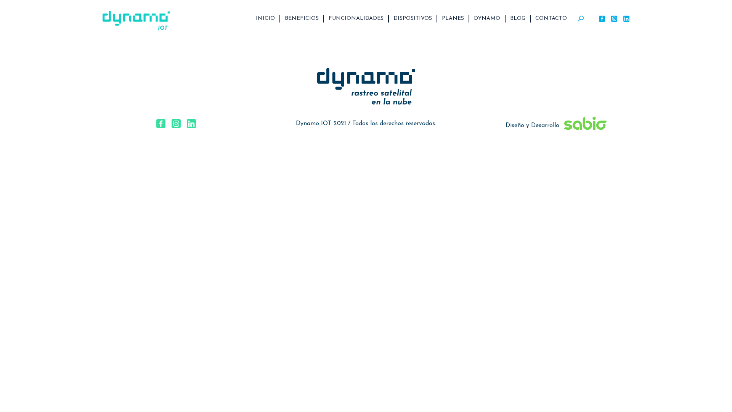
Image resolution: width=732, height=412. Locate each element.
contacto (551, 18)
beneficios (302, 18)
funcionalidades (356, 18)
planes (453, 18)
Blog (517, 18)
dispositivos (412, 18)
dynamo (487, 18)
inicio (265, 18)
